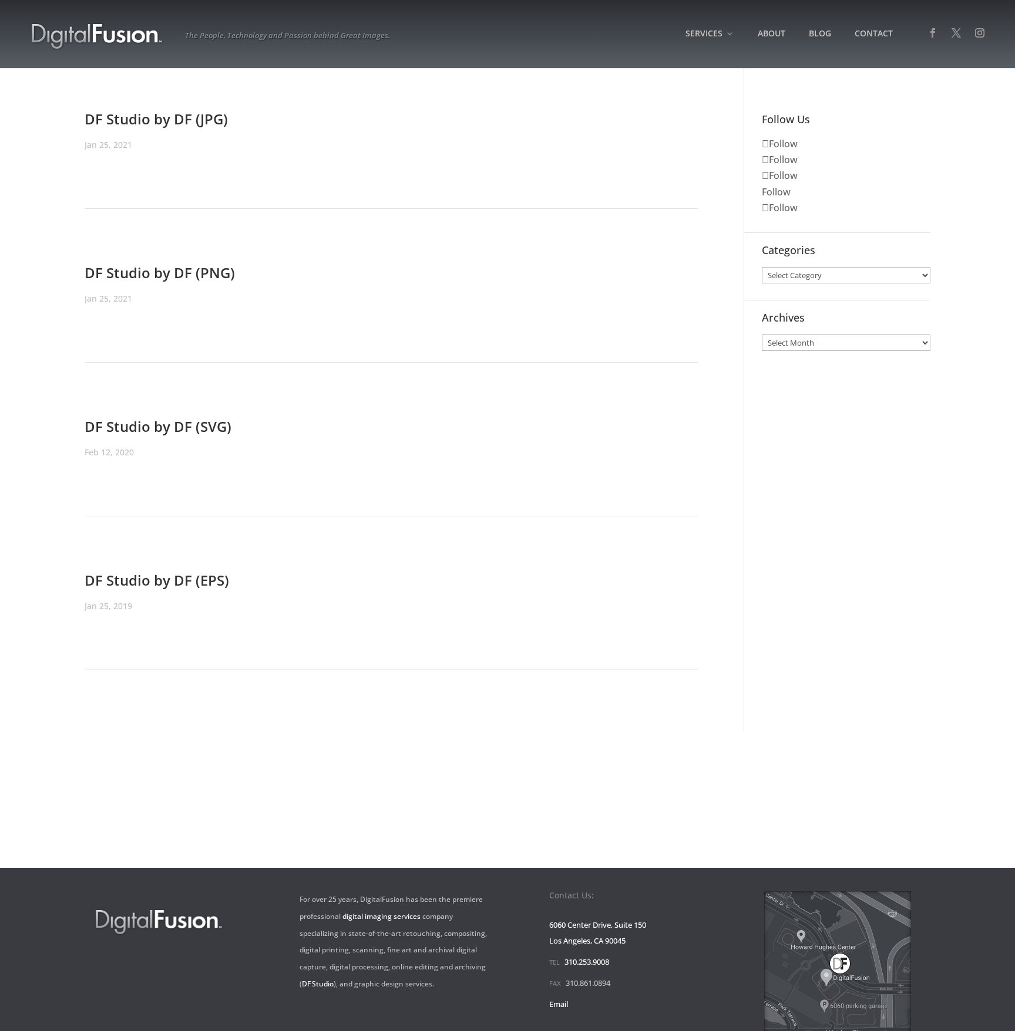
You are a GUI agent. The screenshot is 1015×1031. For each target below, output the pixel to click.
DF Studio (318, 984)
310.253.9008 (586, 961)
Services (703, 34)
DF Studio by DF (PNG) (160, 272)
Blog (820, 34)
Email (558, 1004)
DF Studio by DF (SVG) (158, 426)
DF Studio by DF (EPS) (157, 580)
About (771, 34)
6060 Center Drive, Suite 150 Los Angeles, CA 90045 (597, 933)
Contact (874, 34)
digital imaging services (381, 916)
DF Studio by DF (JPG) (156, 119)
